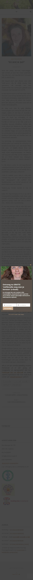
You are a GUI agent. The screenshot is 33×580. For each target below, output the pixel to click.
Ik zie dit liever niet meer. (16, 314)
